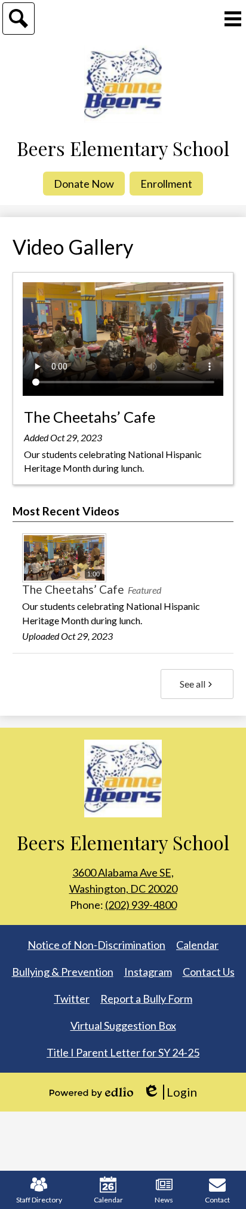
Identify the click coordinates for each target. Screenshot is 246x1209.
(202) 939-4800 (141, 904)
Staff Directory (39, 1199)
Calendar (108, 1199)
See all (192, 683)
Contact (217, 1199)
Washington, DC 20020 (123, 880)
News (164, 1199)
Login (170, 1092)
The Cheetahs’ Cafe (89, 417)
